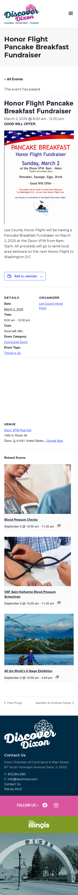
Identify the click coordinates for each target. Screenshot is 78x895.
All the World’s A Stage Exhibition (28, 671)
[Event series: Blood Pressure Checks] (58, 525)
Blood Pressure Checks (21, 519)
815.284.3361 (17, 774)
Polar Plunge (14, 702)
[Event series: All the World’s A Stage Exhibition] (57, 677)
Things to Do (12, 353)
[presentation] (37, 489)
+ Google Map (53, 441)
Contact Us (12, 784)
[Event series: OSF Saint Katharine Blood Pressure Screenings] (58, 602)
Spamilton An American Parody (54, 702)
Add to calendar (25, 276)
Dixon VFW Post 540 (17, 430)
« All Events (13, 79)
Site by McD (13, 789)
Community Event (15, 342)
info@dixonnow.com (22, 779)
